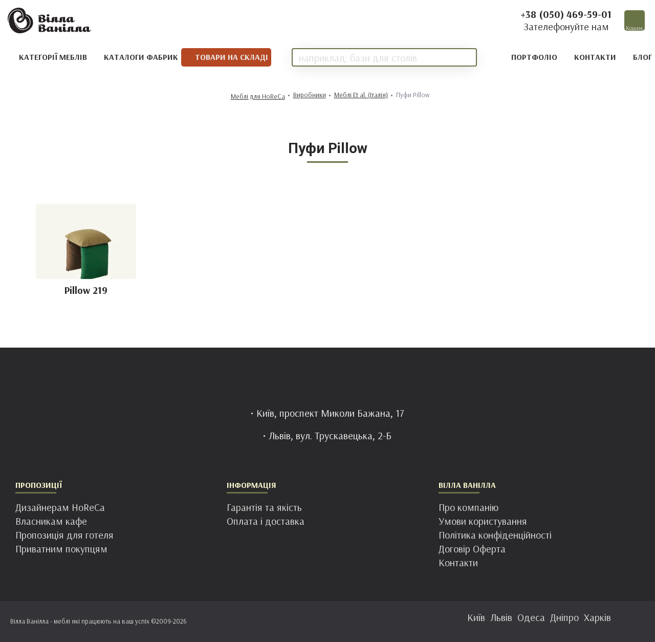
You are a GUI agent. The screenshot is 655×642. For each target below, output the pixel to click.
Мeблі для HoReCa (258, 96)
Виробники (309, 95)
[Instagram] (317, 621)
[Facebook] (296, 621)
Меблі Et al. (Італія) (361, 95)
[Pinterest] (337, 621)
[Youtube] (358, 621)
